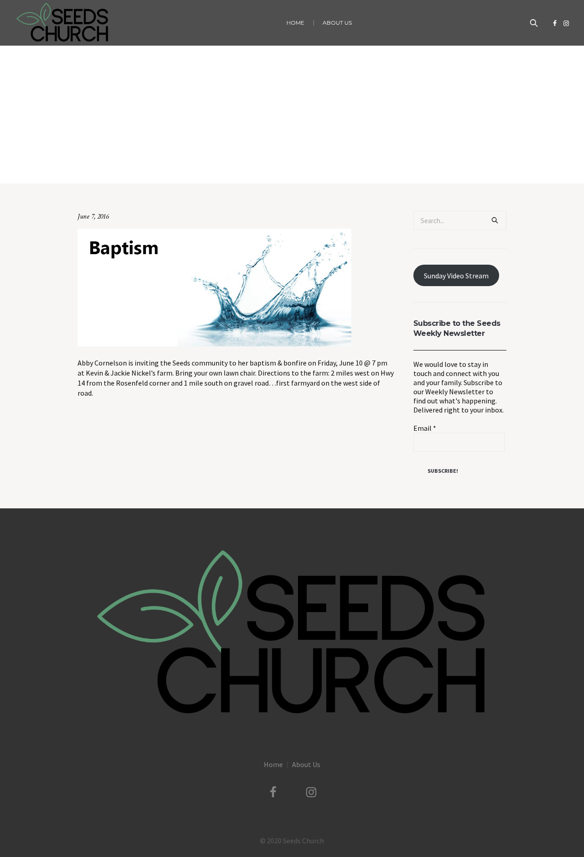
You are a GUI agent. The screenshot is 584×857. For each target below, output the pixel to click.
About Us (306, 764)
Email (424, 428)
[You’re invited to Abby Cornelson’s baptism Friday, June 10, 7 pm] (214, 286)
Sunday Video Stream (456, 275)
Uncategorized (215, 164)
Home (181, 164)
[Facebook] (554, 23)
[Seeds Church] (292, 633)
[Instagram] (566, 23)
